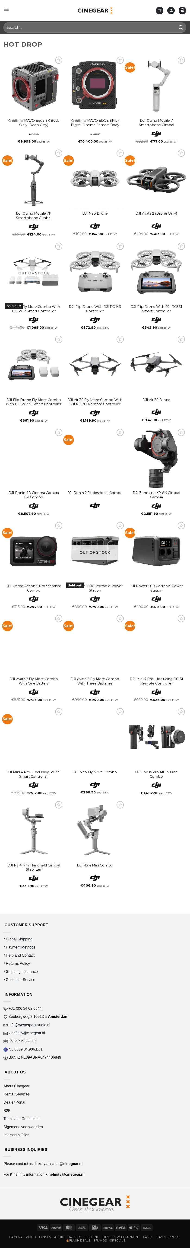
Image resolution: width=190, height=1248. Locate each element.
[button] (6, 10)
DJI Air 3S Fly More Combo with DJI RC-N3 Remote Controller (94, 402)
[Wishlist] (159, 10)
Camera (16, 1237)
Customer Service (20, 980)
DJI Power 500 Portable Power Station (156, 588)
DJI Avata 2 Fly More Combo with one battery (34, 681)
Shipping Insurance (21, 972)
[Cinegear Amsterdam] (95, 10)
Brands (100, 1240)
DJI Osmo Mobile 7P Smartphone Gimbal (33, 215)
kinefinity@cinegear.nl (26, 1033)
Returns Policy (17, 963)
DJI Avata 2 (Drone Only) (156, 213)
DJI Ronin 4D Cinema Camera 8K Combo (34, 495)
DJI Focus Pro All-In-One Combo (156, 774)
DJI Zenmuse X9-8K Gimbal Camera (156, 495)
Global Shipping (18, 939)
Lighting (92, 1237)
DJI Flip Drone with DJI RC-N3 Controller (95, 309)
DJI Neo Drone (95, 213)
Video (31, 1237)
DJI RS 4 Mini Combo (95, 865)
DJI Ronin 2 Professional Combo (95, 493)
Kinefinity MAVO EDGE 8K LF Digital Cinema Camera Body (95, 122)
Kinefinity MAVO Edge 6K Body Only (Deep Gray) (34, 122)
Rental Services (16, 1094)
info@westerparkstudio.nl (29, 1025)
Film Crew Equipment (121, 1237)
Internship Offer (15, 1135)
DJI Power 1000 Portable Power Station (95, 588)
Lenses (45, 1237)
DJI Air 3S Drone (156, 400)
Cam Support (168, 1237)
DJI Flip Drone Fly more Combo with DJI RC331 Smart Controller (33, 402)
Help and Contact (20, 955)
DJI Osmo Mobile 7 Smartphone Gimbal (156, 122)
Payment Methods (20, 947)
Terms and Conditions (21, 1119)
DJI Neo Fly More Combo (95, 772)
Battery (75, 1237)
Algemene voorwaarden (23, 1127)
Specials (117, 1240)
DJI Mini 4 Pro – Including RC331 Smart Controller (33, 774)
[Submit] (181, 27)
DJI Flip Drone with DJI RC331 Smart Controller (156, 309)
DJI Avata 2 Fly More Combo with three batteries (95, 681)
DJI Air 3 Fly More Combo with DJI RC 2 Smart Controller (33, 309)
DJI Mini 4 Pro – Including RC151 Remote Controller (156, 681)
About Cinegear (16, 1086)
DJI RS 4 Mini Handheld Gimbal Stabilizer (33, 867)
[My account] (171, 10)
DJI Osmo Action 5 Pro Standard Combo (33, 588)
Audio (59, 1237)
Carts (148, 1237)
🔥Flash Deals (78, 1240)
